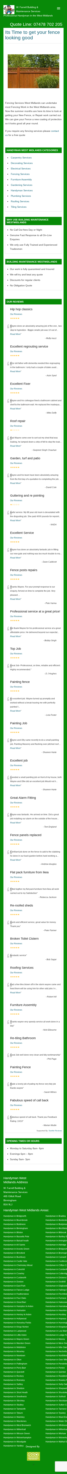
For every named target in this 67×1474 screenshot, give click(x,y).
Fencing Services (20, 174)
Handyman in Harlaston (14, 1310)
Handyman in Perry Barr (14, 1368)
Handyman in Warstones (14, 1421)
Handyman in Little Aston (15, 1335)
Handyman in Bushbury (14, 1257)
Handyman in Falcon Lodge (16, 1290)
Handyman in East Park (14, 1286)
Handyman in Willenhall (14, 1429)
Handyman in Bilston (13, 1232)
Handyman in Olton (12, 1359)
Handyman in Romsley (14, 1380)
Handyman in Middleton (14, 1347)
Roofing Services (20, 201)
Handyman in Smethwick (15, 1396)
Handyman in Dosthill (56, 1281)
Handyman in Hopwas (56, 1318)
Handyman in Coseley (13, 1273)
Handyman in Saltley (13, 1384)
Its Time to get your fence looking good (32, 35)
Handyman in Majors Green (16, 1339)
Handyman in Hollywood (14, 1318)
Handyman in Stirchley (14, 1400)
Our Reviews (16, 314)
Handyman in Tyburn (13, 1413)
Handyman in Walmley (14, 1417)
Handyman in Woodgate (14, 1441)
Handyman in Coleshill (14, 1269)
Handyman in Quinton (56, 1372)
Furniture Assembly (21, 179)
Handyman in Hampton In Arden (18, 1306)
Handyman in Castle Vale (15, 1261)
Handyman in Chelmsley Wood (17, 1265)
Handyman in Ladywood (14, 1331)
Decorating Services (22, 163)
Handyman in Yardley (13, 1446)
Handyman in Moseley (13, 1351)
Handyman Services (22, 190)
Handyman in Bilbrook (56, 1232)
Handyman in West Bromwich (17, 1425)
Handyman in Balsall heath (16, 1240)
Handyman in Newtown (14, 1355)
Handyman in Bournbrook (15, 1220)
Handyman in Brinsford (14, 1253)
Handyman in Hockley (56, 1314)
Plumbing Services (21, 196)
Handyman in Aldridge (56, 1245)
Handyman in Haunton (56, 1310)
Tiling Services (18, 206)
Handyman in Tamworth (14, 1409)
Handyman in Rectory (13, 1376)
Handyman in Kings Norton (16, 1327)
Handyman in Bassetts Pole (16, 1236)
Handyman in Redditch (56, 1376)
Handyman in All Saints (14, 1245)
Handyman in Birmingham (15, 1228)
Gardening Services (21, 185)
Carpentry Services (21, 157)
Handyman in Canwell (56, 1257)
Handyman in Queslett (13, 1372)
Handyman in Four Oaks (14, 1298)
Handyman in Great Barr (14, 1302)
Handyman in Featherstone (16, 1294)
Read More (15, 334)
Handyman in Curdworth (14, 1277)
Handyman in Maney (55, 1339)
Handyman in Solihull (56, 1396)
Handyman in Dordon (13, 1281)
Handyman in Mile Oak (56, 1347)
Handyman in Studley (13, 1405)
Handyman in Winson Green (16, 1433)
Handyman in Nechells (56, 1351)
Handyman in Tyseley (56, 1413)
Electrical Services (21, 168)
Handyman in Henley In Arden (17, 1314)
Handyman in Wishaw (56, 1433)
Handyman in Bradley (56, 1216)
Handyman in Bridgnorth (14, 1216)
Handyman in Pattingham (15, 1364)
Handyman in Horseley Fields (17, 1323)
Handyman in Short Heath (15, 1392)
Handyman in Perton (55, 1368)
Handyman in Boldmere (14, 1224)
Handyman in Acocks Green (16, 1249)
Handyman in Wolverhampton (17, 1437)
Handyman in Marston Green (16, 1343)
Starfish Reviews (55, 1131)
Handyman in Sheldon (13, 1388)
